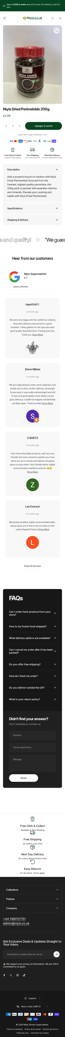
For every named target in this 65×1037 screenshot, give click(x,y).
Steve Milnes (32, 369)
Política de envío (22, 1033)
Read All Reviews (32, 566)
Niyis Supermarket (35, 273)
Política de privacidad (32, 1029)
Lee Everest (32, 506)
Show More (37, 335)
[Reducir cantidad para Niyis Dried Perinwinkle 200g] (6, 126)
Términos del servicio (50, 1029)
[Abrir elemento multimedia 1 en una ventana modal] (57, 31)
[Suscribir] (57, 954)
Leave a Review (20, 286)
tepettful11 (32, 304)
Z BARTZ (32, 438)
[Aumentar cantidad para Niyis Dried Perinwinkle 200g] (19, 126)
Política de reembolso (15, 1029)
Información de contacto (40, 1033)
